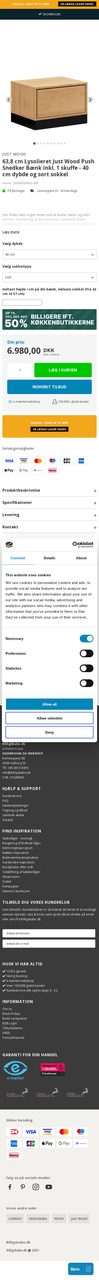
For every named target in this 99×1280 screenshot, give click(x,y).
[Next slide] (90, 100)
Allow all (49, 704)
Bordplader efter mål (17, 867)
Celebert (15, 1218)
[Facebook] (9, 1189)
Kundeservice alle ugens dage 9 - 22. (32, 990)
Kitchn (59, 1218)
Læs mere (10, 232)
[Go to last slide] (9, 100)
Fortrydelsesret (13, 1038)
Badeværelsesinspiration (20, 857)
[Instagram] (35, 1189)
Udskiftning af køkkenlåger (21, 872)
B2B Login (9, 1023)
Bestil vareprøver (14, 1018)
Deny (49, 732)
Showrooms (10, 877)
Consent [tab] (18, 558)
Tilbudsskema (12, 1028)
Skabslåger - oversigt (17, 838)
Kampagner (10, 886)
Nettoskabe (38, 1218)
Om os (7, 1009)
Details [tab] (50, 558)
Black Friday (11, 1014)
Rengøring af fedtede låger (21, 843)
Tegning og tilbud (14, 810)
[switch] (86, 653)
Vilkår (6, 1033)
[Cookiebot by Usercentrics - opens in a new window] (72, 545)
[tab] (34, 143)
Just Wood (14, 154)
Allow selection (49, 718)
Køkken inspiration (15, 853)
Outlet (6, 881)
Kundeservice (12, 796)
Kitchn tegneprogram (17, 848)
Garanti (7, 820)
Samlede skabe (13, 815)
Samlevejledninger (15, 805)
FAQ (5, 801)
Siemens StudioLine (16, 891)
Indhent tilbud (49, 386)
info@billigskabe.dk (16, 773)
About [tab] (81, 558)
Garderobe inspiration (18, 862)
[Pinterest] (22, 1189)
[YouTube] (48, 1189)
